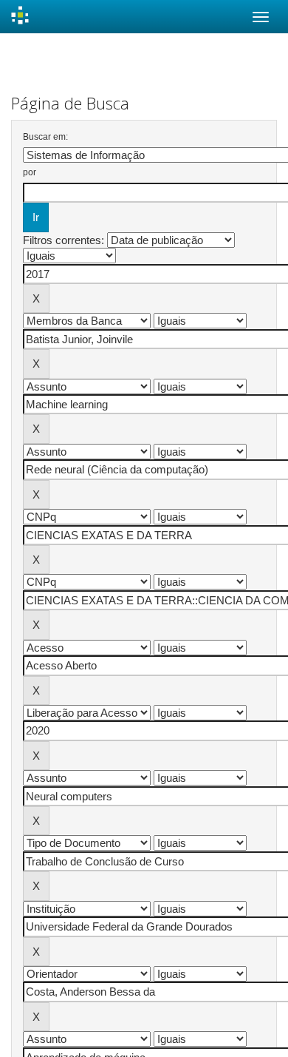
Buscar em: (45, 137)
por (29, 172)
